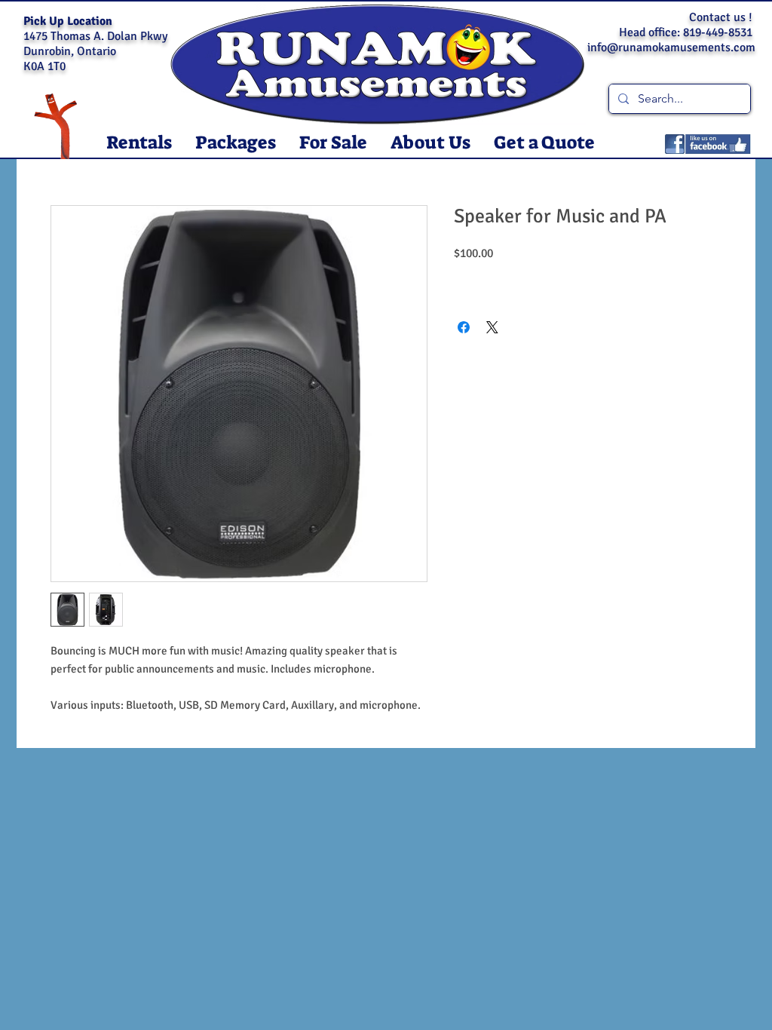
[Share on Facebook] (464, 327)
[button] (138, 143)
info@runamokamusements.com (671, 47)
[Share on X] (492, 327)
